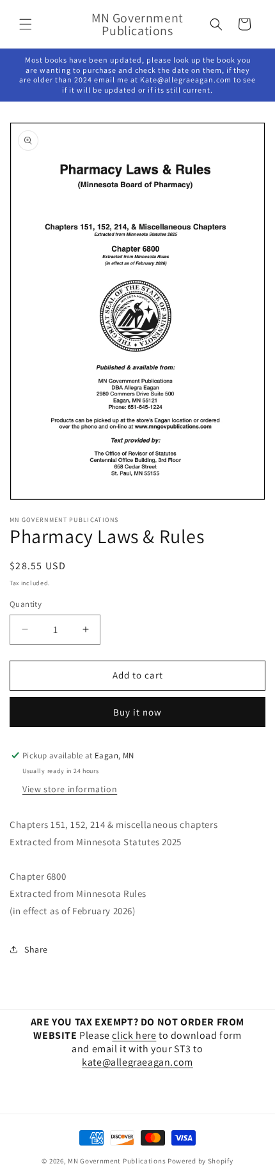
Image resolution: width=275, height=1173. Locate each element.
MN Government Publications (117, 1160)
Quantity (26, 604)
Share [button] (36, 949)
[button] (26, 24)
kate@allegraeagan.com (137, 1062)
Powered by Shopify (200, 1160)
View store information (69, 789)
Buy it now (137, 712)
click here (134, 1035)
